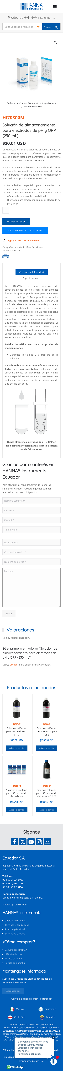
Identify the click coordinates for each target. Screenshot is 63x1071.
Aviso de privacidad (15, 929)
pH (19, 250)
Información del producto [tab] (31, 272)
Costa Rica (19, 1017)
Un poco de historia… (15, 920)
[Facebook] (14, 841)
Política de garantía (15, 962)
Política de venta (13, 958)
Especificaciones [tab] (31, 278)
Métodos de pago (14, 954)
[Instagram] (39, 841)
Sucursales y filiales (15, 933)
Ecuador (50, 1017)
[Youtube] (31, 841)
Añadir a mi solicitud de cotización (25, 230)
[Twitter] (22, 841)
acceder (14, 664)
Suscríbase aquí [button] (13, 991)
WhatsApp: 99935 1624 (14, 904)
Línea (28, 247)
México (19, 1008)
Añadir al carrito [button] (16, 748)
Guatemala (50, 1008)
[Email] (47, 841)
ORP (14, 250)
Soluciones (37, 247)
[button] (55, 6)
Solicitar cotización (16, 221)
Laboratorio (19, 247)
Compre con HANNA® (16, 949)
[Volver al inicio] (31, 6)
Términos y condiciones (17, 924)
